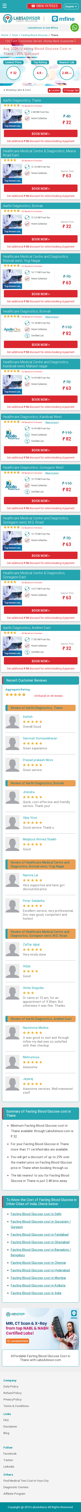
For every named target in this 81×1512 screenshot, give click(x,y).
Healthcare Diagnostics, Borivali (27, 311)
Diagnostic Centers (16, 1487)
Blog (6, 1433)
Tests (15, 35)
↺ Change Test (71, 90)
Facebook (10, 1453)
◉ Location (54, 90)
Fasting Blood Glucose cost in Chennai (38, 1263)
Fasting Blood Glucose (34, 35)
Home (4, 35)
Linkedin (8, 1466)
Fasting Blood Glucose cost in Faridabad (39, 1235)
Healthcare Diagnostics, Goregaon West (33, 467)
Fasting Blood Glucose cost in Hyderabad (40, 1270)
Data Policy (10, 1386)
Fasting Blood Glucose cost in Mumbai (38, 1278)
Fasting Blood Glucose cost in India (36, 1293)
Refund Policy (12, 1393)
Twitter (8, 1460)
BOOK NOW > (41, 134)
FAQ (6, 1420)
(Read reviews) (52, 317)
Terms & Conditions (16, 1406)
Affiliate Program (14, 1493)
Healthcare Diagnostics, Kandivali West (32, 417)
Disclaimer (10, 1426)
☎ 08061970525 (44, 6)
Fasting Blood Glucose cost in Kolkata (38, 1285)
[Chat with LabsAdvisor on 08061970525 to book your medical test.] (74, 27)
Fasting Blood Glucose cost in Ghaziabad (40, 1242)
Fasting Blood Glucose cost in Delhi (36, 1214)
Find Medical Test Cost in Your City (25, 1480)
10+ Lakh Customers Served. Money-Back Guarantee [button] (40, 40)
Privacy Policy (12, 1399)
